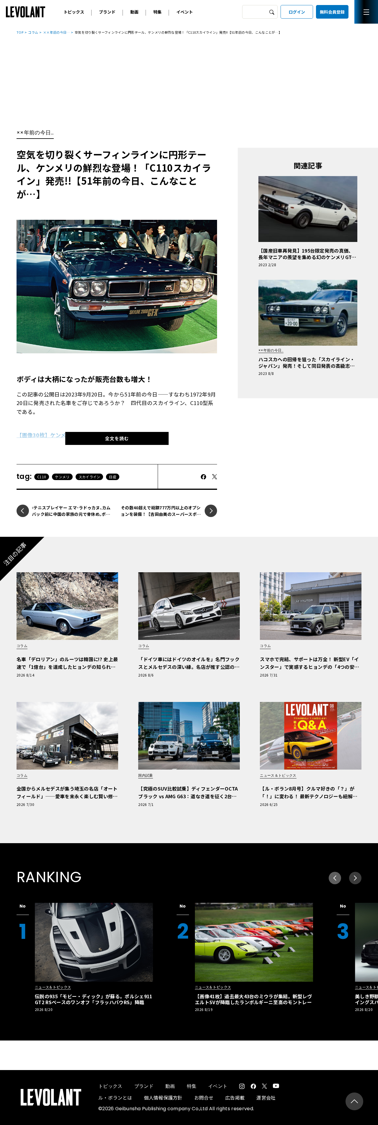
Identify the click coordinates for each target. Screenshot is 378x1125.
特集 (157, 12)
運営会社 (266, 1097)
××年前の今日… (56, 32)
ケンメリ (62, 476)
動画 (134, 12)
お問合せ (204, 1097)
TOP (20, 32)
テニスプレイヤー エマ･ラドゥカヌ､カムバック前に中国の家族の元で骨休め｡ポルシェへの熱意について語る (71, 514)
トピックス (73, 12)
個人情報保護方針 (163, 1097)
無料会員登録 (332, 12)
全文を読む (117, 438)
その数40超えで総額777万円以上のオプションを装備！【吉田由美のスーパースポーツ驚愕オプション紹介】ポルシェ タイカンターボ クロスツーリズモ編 (161, 517)
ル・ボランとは (115, 1097)
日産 (112, 476)
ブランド (107, 12)
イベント (184, 12)
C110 (41, 476)
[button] (355, 878)
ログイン (297, 12)
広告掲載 (235, 1097)
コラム (33, 32)
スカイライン (89, 476)
